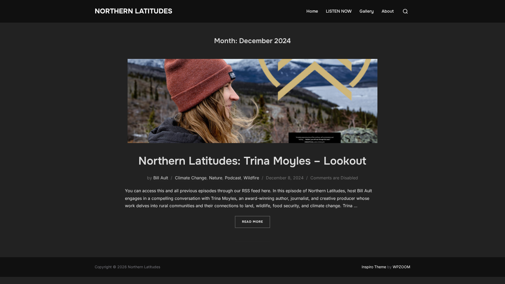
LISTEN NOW (339, 11)
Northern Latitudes (133, 11)
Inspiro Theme (374, 267)
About (388, 11)
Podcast (233, 177)
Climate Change (190, 177)
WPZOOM (401, 267)
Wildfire (251, 177)
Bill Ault (160, 177)
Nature (215, 177)
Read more (256, 221)
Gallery (367, 11)
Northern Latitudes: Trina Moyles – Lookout (252, 161)
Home (312, 11)
